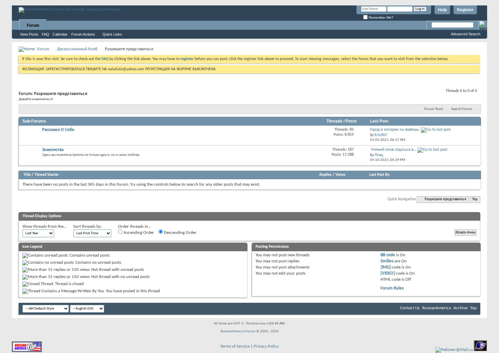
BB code (388, 255)
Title (27, 175)
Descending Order (180, 232)
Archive (460, 308)
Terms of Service (235, 346)
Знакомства (52, 150)
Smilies (387, 261)
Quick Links (112, 34)
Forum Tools (433, 109)
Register (465, 9)
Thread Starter (47, 175)
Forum (33, 25)
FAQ (45, 34)
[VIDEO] (388, 273)
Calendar (60, 34)
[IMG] (386, 267)
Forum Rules (392, 288)
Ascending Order (138, 232)
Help (442, 9)
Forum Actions (83, 34)
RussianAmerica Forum (238, 331)
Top (475, 199)
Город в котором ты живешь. (395, 130)
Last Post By (379, 175)
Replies (325, 175)
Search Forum (461, 109)
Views (340, 175)
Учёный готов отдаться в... (394, 150)
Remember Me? (380, 17)
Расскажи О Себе (58, 130)
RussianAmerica (436, 308)
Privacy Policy (266, 346)
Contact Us (410, 308)
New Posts (29, 34)
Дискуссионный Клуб (77, 49)
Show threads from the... (44, 226)
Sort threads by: (87, 226)
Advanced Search (465, 34)
